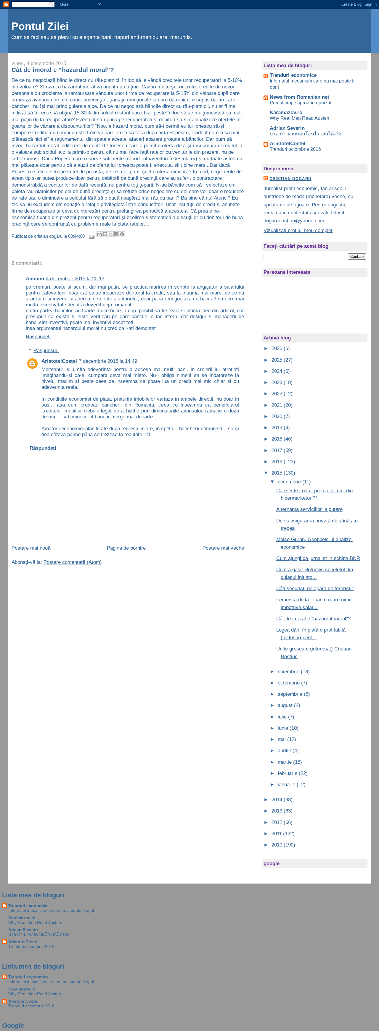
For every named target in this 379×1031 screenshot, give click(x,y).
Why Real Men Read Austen (299, 118)
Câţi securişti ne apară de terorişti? (315, 588)
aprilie (285, 750)
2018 (278, 439)
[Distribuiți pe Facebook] (116, 234)
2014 (278, 799)
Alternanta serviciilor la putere (309, 509)
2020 (278, 416)
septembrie (291, 694)
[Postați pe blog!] (105, 234)
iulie (283, 717)
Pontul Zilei (40, 26)
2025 (278, 360)
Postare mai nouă (31, 548)
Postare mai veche (223, 548)
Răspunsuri (46, 350)
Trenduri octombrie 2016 (295, 149)
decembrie (290, 482)
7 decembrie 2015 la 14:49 (108, 361)
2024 (278, 371)
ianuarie (287, 784)
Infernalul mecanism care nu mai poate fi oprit (51, 910)
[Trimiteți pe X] (111, 234)
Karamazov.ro (286, 112)
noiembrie (289, 671)
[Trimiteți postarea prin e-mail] (91, 236)
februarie (288, 773)
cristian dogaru (290, 179)
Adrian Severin (287, 128)
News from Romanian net (299, 97)
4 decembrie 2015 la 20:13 (75, 278)
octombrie (289, 683)
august (286, 705)
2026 (278, 348)
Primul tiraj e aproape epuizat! (301, 102)
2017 (278, 450)
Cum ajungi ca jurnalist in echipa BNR (318, 558)
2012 (278, 822)
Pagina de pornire (126, 548)
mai (282, 739)
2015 (278, 473)
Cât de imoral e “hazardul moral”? (313, 618)
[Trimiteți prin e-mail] (99, 234)
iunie (284, 728)
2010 (278, 845)
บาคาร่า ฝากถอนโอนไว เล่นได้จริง (305, 133)
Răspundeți (38, 336)
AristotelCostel (59, 361)
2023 (278, 382)
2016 (278, 461)
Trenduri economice (293, 75)
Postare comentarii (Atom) (73, 562)
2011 (277, 833)
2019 (278, 427)
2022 (278, 393)
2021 (278, 405)
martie (285, 762)
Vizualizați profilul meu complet (298, 230)
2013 (278, 811)
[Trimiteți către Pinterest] (122, 234)
